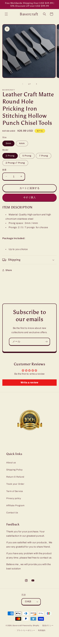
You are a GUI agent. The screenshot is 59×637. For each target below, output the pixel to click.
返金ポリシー (47, 625)
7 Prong (43, 156)
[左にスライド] (22, 83)
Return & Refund (15, 477)
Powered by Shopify (30, 625)
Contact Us (12, 512)
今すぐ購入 (29, 197)
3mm (8, 143)
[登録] (46, 341)
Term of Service (14, 491)
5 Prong (26, 156)
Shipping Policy (14, 470)
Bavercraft (17, 625)
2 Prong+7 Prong (15, 163)
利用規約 (41, 630)
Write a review (29, 382)
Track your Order (15, 484)
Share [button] (9, 270)
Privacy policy (13, 498)
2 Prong (10, 156)
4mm (22, 143)
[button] (6, 14)
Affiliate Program (15, 505)
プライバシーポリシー (26, 630)
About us (11, 462)
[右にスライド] (36, 83)
